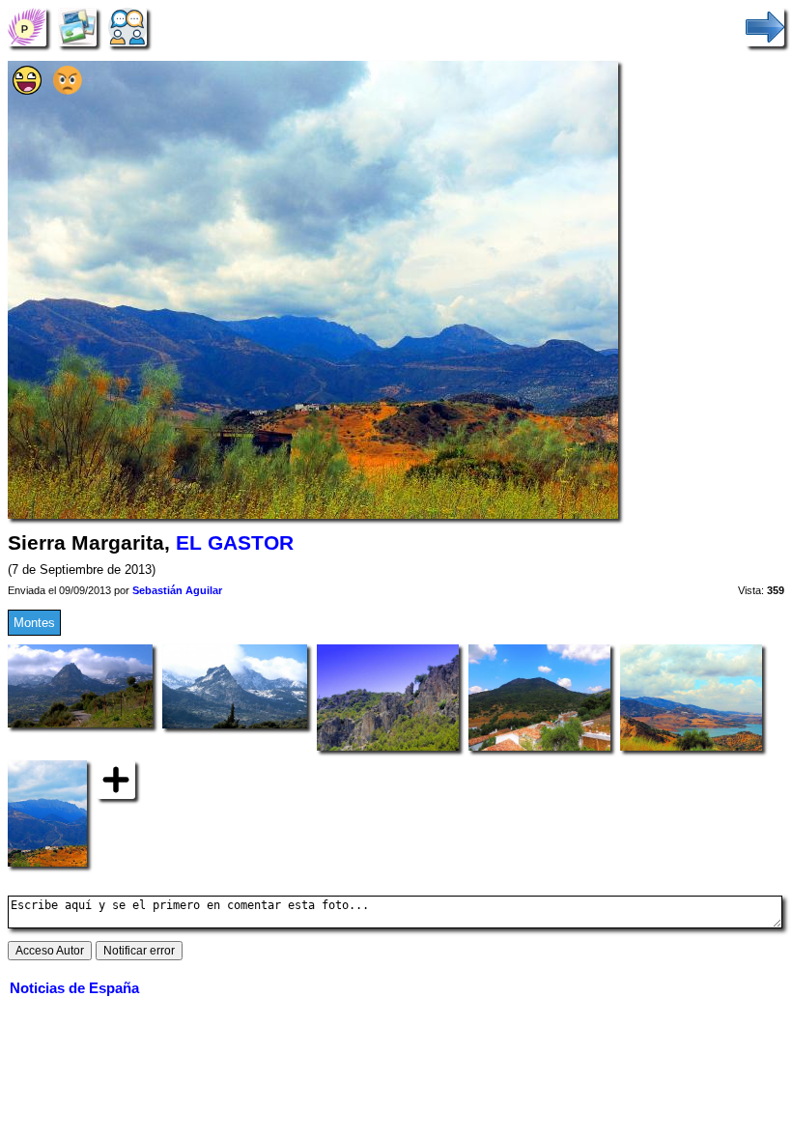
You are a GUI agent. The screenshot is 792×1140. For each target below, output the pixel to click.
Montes (34, 622)
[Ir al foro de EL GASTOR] (127, 26)
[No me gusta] (67, 90)
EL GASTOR (235, 543)
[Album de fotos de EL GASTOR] (77, 26)
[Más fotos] (116, 779)
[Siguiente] (765, 26)
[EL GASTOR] (27, 26)
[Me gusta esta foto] (27, 90)
